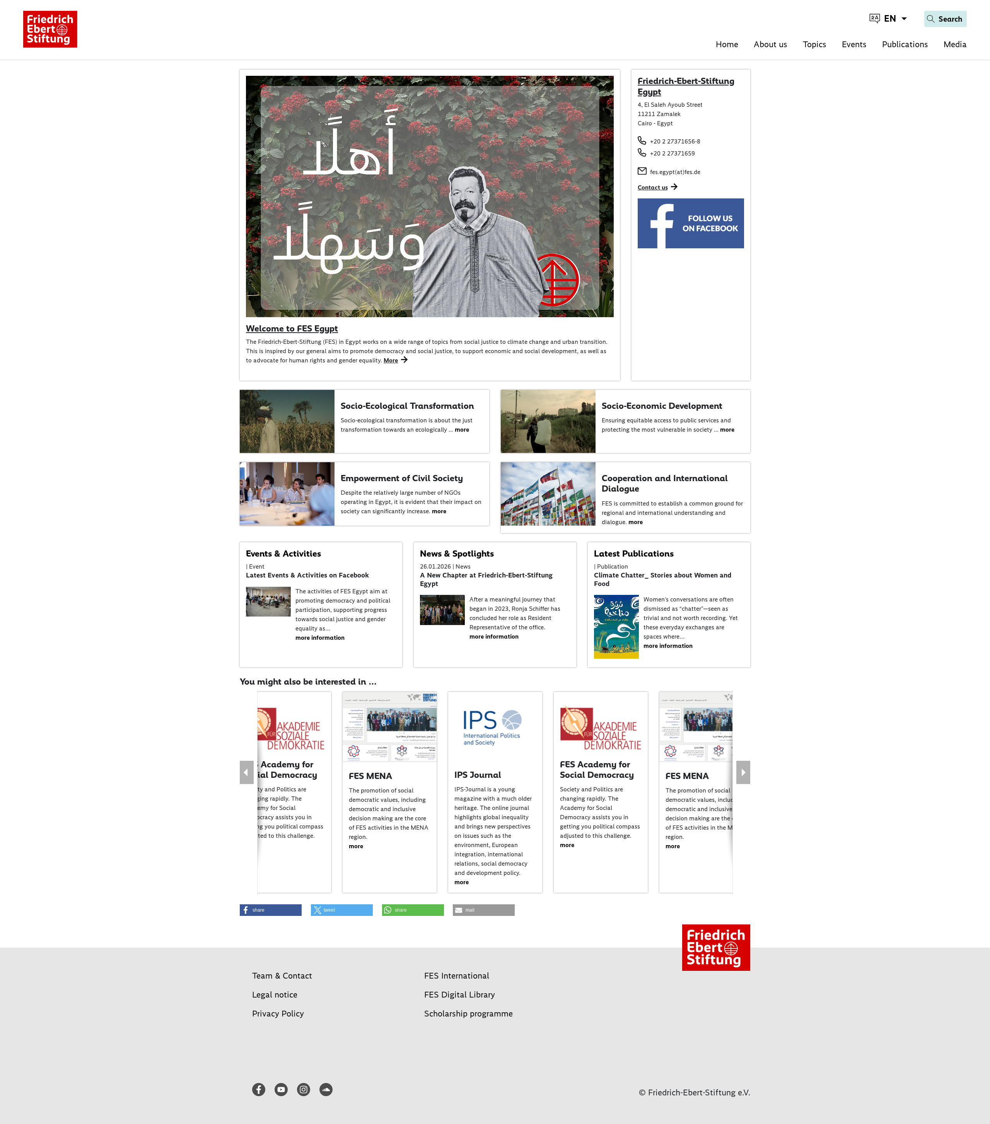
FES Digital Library (459, 994)
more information (320, 637)
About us (770, 44)
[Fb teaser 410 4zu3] (691, 223)
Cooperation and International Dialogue (665, 483)
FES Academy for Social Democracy (280, 770)
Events (854, 44)
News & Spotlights (457, 553)
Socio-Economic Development (662, 405)
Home (727, 44)
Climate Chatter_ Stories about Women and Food (662, 579)
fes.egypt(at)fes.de (675, 172)
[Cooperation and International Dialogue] (548, 493)
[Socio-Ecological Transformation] (287, 421)
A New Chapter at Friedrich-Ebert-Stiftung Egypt (486, 579)
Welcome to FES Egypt (292, 328)
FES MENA (370, 775)
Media (955, 44)
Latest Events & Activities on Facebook (307, 575)
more (462, 429)
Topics (814, 44)
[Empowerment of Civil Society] (287, 493)
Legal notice (274, 994)
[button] (271, 910)
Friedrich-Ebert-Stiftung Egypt (686, 86)
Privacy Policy (278, 1013)
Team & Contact (282, 975)
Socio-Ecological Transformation (407, 405)
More (391, 360)
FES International (456, 975)
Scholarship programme (468, 1013)
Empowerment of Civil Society (402, 478)
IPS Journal (477, 774)
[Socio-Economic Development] (548, 421)
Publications (905, 44)
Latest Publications (634, 553)
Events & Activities (283, 553)
